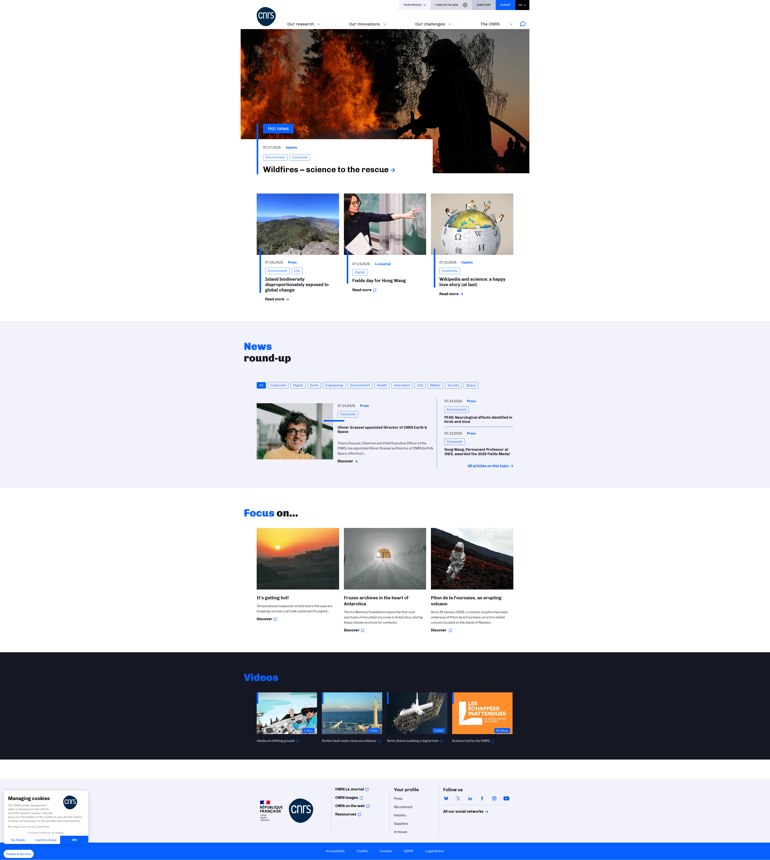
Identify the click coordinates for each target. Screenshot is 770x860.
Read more (274, 299)
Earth (314, 385)
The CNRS (490, 23)
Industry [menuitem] (400, 815)
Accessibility (335, 851)
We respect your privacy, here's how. (29, 826)
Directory (484, 4)
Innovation (402, 385)
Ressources (345, 814)
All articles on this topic (488, 466)
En (520, 4)
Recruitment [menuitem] (403, 807)
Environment (360, 385)
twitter (458, 798)
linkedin (470, 798)
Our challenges (430, 23)
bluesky (446, 798)
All (261, 385)
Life (420, 385)
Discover (345, 461)
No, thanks (18, 840)
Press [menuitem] (398, 798)
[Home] (270, 16)
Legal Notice (434, 851)
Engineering (334, 385)
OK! (74, 840)
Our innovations (364, 23)
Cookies (386, 851)
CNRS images (346, 797)
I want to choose (46, 840)
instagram (494, 798)
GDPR (408, 851)
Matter (435, 385)
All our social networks (459, 811)
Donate (505, 4)
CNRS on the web (350, 806)
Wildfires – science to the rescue (326, 169)
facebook (482, 798)
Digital (298, 385)
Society (453, 385)
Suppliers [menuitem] (401, 824)
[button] (19, 854)
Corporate (278, 385)
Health (382, 385)
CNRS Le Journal (349, 789)
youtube (506, 798)
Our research (300, 23)
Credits (362, 851)
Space (471, 385)
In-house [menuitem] (400, 832)
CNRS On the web (447, 4)
